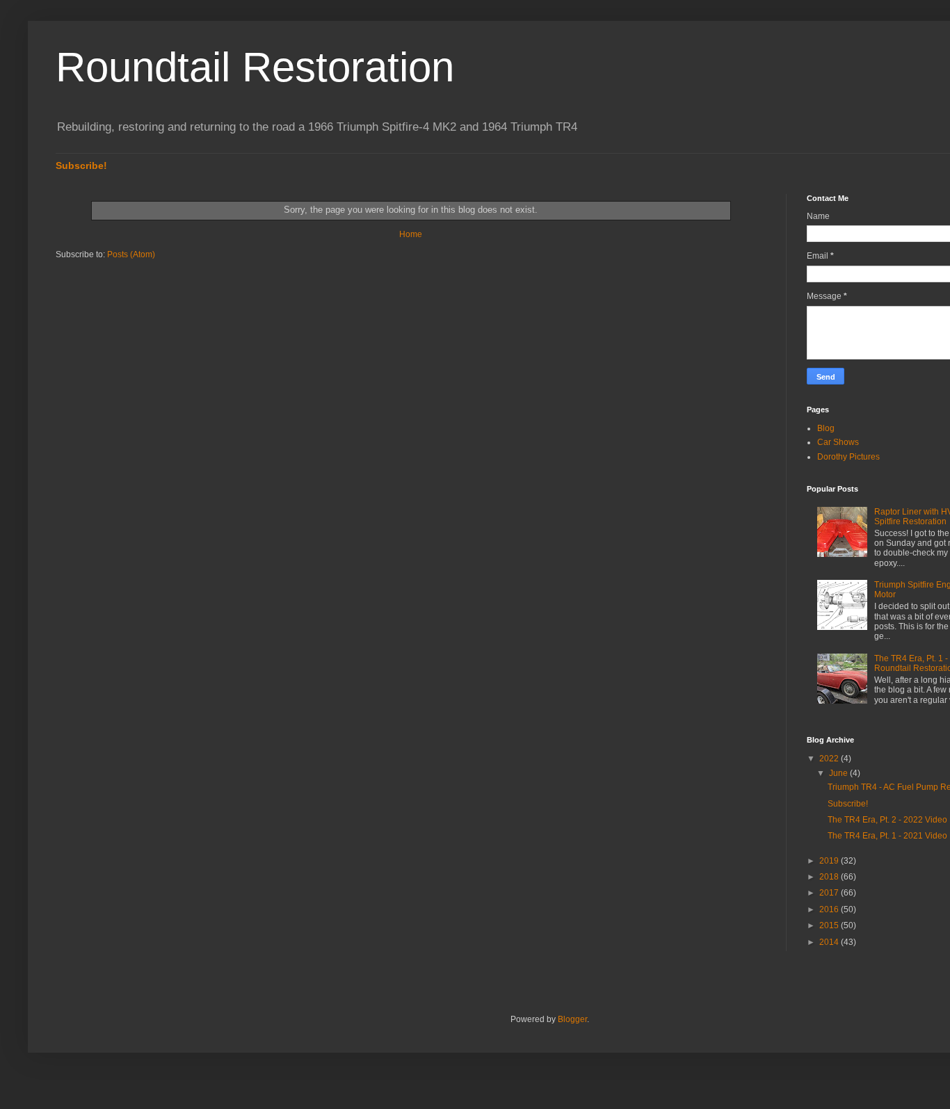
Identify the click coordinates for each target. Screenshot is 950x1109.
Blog (826, 428)
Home (410, 234)
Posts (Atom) (131, 254)
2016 (830, 909)
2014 (830, 942)
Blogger (572, 1019)
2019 (830, 861)
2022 (830, 758)
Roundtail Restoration (255, 67)
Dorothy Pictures (848, 457)
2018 (830, 877)
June (839, 773)
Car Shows (838, 442)
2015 (830, 925)
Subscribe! (81, 165)
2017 (830, 893)
